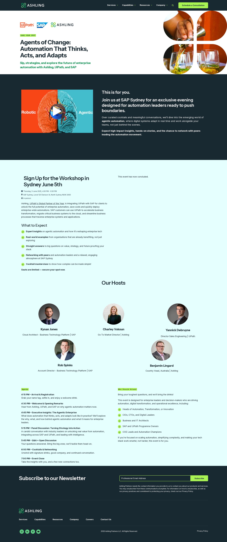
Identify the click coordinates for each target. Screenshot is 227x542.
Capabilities (127, 5)
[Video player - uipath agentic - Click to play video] (57, 111)
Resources (145, 5)
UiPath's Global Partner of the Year (47, 203)
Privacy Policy (202, 531)
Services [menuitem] (23, 519)
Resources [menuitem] (58, 519)
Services (111, 5)
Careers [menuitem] (90, 519)
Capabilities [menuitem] (40, 519)
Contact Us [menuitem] (106, 519)
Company (160, 5)
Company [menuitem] (74, 519)
